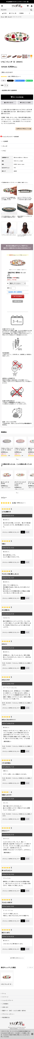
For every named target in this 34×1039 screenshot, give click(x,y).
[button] (2, 6)
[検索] (31, 10)
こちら (7, 1036)
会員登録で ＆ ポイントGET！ (17, 1)
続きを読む (7, 741)
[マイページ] (31, 6)
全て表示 (16, 958)
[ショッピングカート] (27, 6)
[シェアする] (3, 80)
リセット (31, 967)
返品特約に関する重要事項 (9, 90)
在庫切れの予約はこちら (23, 128)
